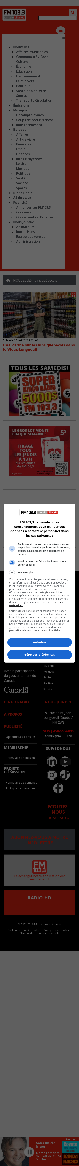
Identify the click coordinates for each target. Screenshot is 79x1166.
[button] (39, 572)
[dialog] (39, 583)
